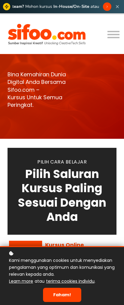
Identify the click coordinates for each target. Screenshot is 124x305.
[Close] (117, 6)
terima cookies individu (70, 281)
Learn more (21, 281)
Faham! (62, 295)
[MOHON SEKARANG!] (107, 6)
